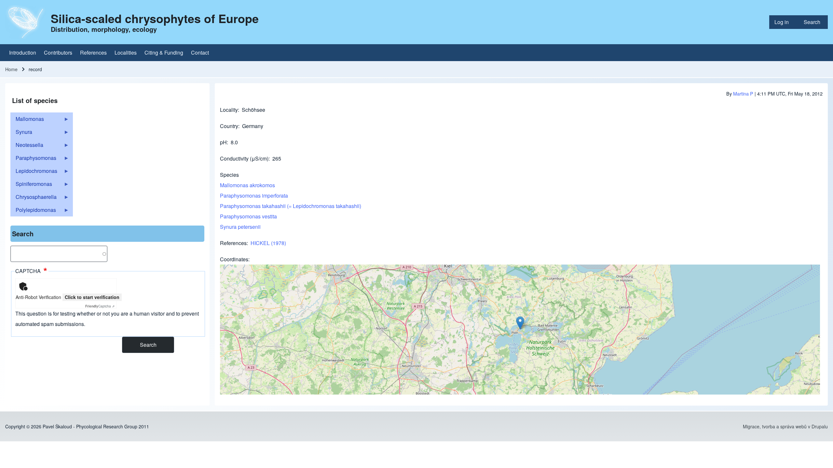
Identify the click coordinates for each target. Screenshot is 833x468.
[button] (520, 323)
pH (223, 142)
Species (229, 174)
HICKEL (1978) (268, 243)
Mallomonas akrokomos (247, 185)
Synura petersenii (240, 226)
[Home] (26, 22)
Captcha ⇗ (100, 306)
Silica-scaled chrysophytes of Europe (155, 18)
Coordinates (234, 259)
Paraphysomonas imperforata (254, 195)
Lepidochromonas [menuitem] (33, 172)
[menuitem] (784, 22)
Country (229, 126)
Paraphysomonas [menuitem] (33, 159)
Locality (229, 109)
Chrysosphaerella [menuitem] (33, 198)
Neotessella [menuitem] (26, 146)
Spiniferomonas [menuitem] (31, 185)
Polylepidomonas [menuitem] (33, 211)
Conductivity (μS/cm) (244, 158)
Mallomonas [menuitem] (27, 120)
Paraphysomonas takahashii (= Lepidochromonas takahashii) (290, 206)
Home (11, 69)
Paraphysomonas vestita (248, 216)
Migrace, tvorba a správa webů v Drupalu (785, 426)
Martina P (743, 93)
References (233, 243)
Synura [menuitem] (21, 133)
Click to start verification (92, 297)
